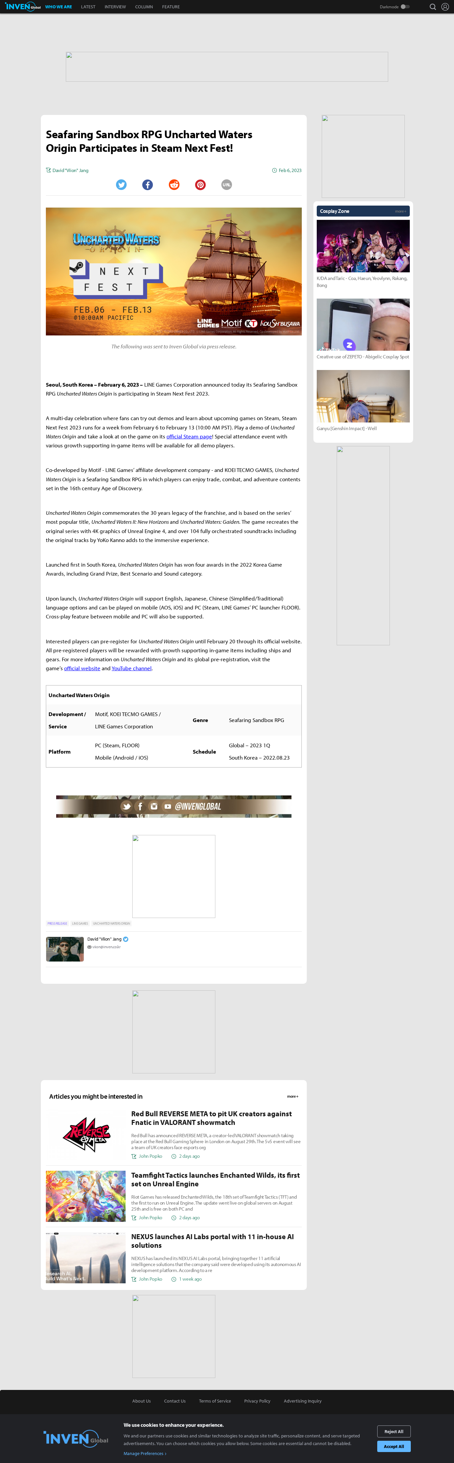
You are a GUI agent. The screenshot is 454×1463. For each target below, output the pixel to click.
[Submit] (174, 184)
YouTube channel (132, 668)
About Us (141, 1401)
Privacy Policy (257, 1401)
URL (227, 185)
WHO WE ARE (58, 7)
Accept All (394, 1446)
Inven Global (23, 6)
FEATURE (171, 7)
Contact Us (175, 1401)
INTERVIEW (115, 7)
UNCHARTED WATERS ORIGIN (111, 923)
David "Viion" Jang (104, 939)
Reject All (394, 1431)
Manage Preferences (144, 1453)
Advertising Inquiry (303, 1401)
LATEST (88, 7)
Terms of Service (215, 1401)
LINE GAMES (80, 923)
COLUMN (144, 7)
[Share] (147, 184)
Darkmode (389, 6)
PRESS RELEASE (57, 923)
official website (82, 668)
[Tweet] (121, 184)
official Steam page (189, 436)
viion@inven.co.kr (106, 946)
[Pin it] (200, 184)
